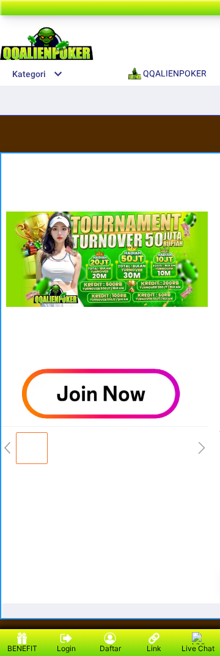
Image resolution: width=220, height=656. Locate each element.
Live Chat (198, 648)
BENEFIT (22, 648)
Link (154, 648)
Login (66, 648)
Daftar (110, 648)
